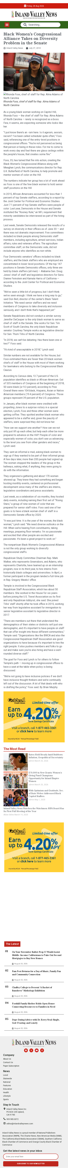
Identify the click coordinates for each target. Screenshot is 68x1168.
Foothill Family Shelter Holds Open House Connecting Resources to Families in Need (33, 1005)
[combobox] (40, 24)
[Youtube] (37, 1050)
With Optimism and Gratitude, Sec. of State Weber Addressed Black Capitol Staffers (46, 793)
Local (5, 1075)
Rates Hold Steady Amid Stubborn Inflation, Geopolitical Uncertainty (46, 756)
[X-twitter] (31, 1050)
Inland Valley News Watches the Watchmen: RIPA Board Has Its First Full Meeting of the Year (33, 810)
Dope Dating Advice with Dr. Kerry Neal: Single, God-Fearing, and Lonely (36, 1021)
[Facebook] (26, 1050)
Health (6, 1092)
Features (7, 1085)
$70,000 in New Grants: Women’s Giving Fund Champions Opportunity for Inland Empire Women (45, 777)
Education (7, 1089)
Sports (6, 1099)
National (6, 1082)
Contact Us (8, 1062)
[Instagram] (42, 1050)
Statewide (7, 1078)
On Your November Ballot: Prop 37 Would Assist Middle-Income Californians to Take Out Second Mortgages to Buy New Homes (36, 955)
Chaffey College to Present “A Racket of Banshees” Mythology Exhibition (32, 989)
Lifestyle (7, 1096)
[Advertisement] (34, 907)
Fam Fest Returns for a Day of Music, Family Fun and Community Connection (36, 973)
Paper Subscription (11, 1066)
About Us (7, 1059)
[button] (7, 24)
